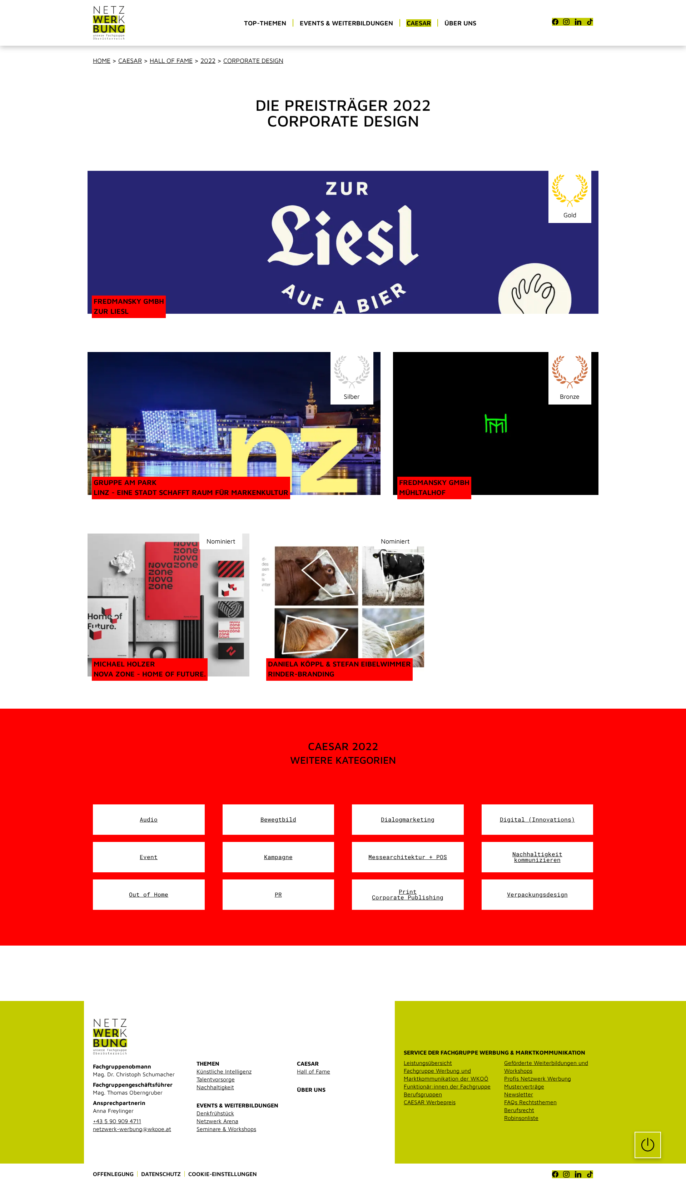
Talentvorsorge (216, 1079)
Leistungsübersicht (428, 1063)
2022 (207, 60)
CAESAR (308, 1063)
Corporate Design (253, 60)
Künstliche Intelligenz (224, 1071)
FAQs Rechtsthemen (530, 1102)
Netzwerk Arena (217, 1121)
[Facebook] (555, 22)
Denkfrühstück (215, 1113)
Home (101, 60)
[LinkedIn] (578, 22)
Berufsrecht (519, 1110)
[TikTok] (590, 22)
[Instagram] (566, 22)
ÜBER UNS (311, 1089)
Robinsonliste (521, 1118)
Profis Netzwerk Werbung (537, 1078)
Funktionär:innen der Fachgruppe (447, 1086)
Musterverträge (524, 1086)
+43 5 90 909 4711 (117, 1121)
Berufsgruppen (423, 1094)
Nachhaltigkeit (215, 1087)
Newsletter (518, 1094)
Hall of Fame (313, 1071)
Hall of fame (171, 60)
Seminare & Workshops (226, 1129)
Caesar (130, 60)
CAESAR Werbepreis (430, 1102)
